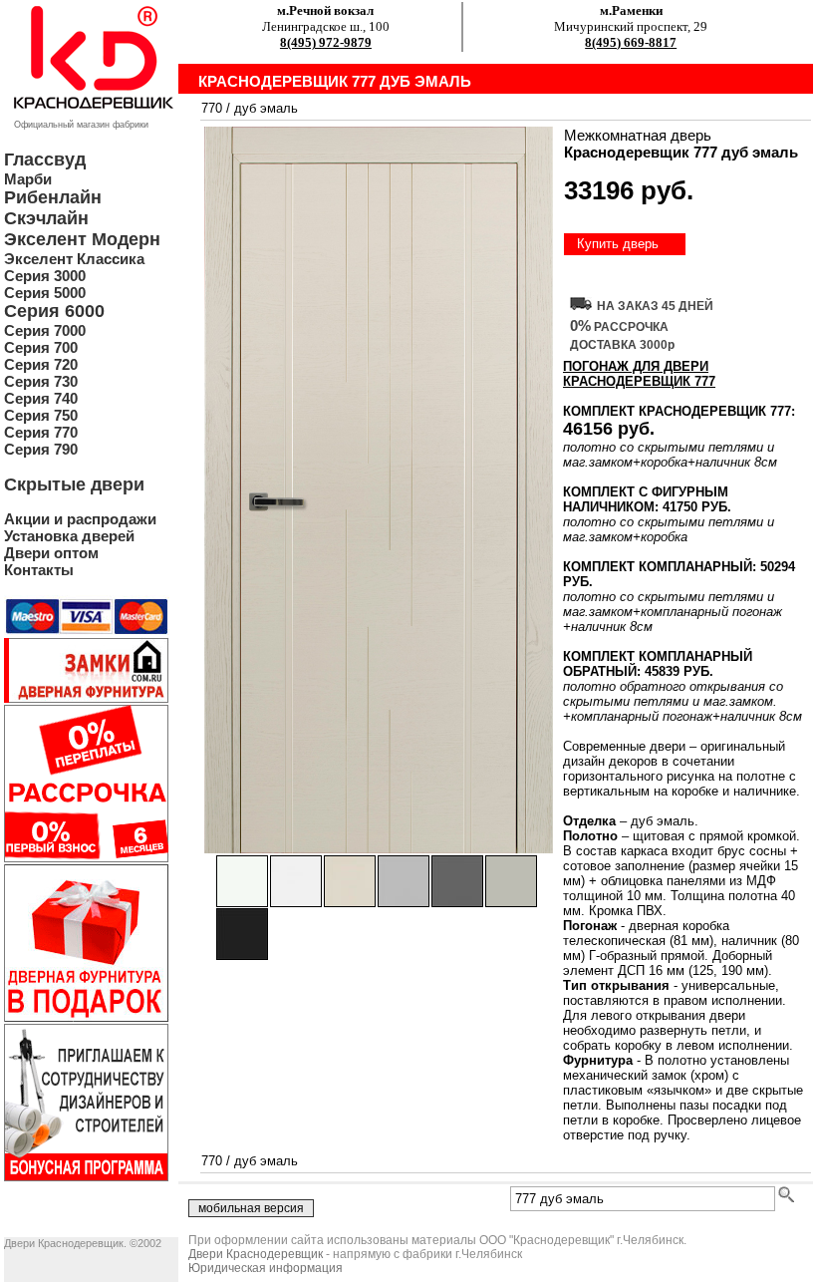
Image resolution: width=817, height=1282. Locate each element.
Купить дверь (618, 243)
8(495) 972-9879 (326, 42)
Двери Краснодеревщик (255, 1254)
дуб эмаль (266, 108)
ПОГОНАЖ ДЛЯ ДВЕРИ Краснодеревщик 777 (639, 374)
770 (211, 108)
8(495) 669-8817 (631, 42)
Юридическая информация (265, 1268)
